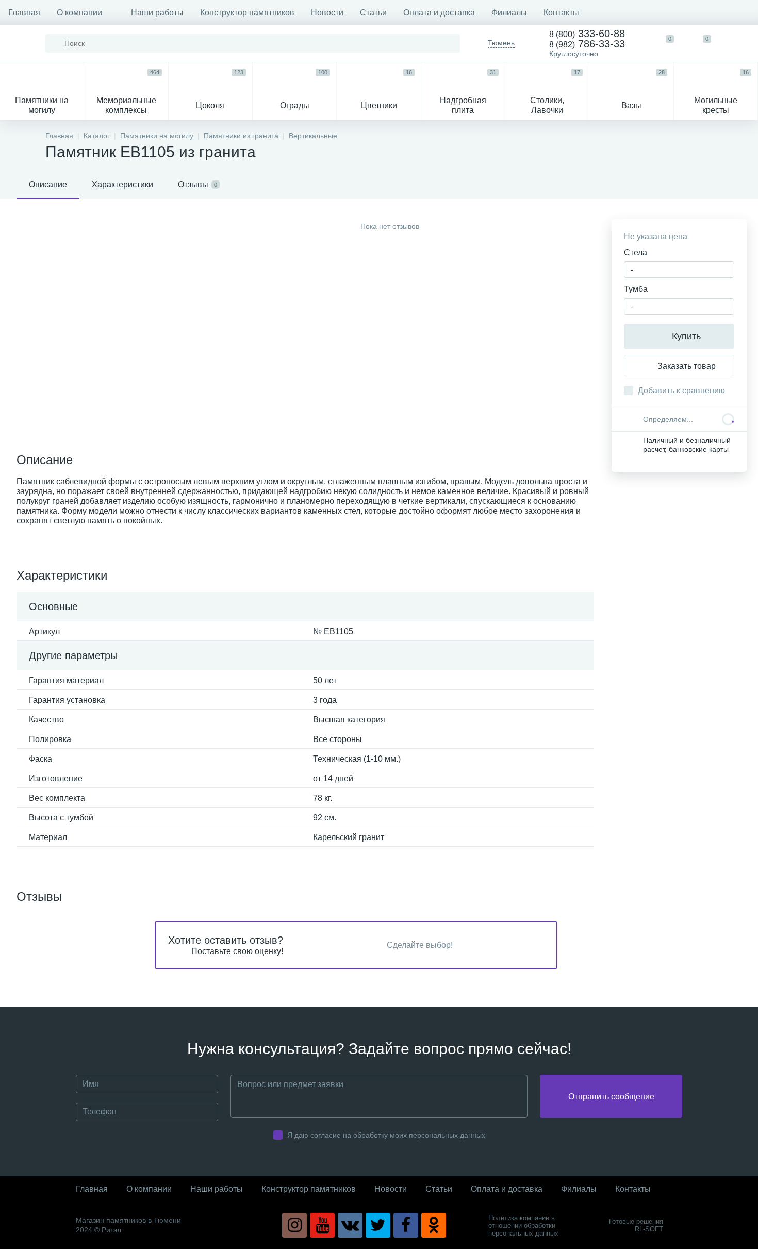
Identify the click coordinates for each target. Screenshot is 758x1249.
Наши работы (157, 12)
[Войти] (739, 43)
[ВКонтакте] (350, 1225)
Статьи (373, 12)
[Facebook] (405, 1225)
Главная (24, 12)
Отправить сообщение (611, 1096)
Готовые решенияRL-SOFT (636, 1225)
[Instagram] (294, 1225)
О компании (79, 12)
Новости (327, 12)
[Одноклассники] (433, 1225)
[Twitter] (378, 1225)
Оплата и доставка (439, 12)
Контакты (561, 12)
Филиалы (509, 12)
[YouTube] (322, 1225)
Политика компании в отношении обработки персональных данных (523, 1225)
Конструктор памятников (247, 12)
